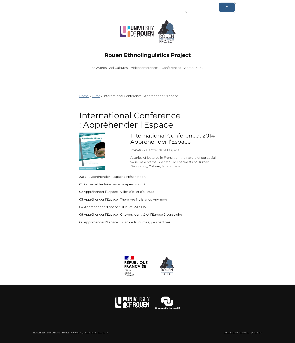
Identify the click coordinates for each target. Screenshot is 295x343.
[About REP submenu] (203, 68)
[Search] (227, 7)
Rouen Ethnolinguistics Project (147, 55)
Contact (257, 332)
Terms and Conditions (237, 332)
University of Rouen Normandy (89, 332)
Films (96, 96)
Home (84, 96)
